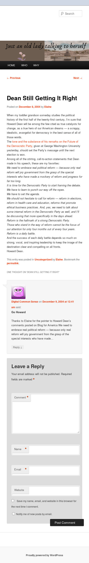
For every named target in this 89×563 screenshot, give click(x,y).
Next (77, 78)
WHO (24, 65)
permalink (13, 263)
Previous (13, 78)
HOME (11, 65)
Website (19, 490)
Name (20, 449)
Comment (21, 397)
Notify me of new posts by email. (34, 514)
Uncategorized (43, 259)
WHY (36, 65)
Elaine (48, 107)
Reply (17, 347)
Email (20, 469)
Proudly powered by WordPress (44, 555)
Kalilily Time (21, 23)
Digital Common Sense (24, 301)
